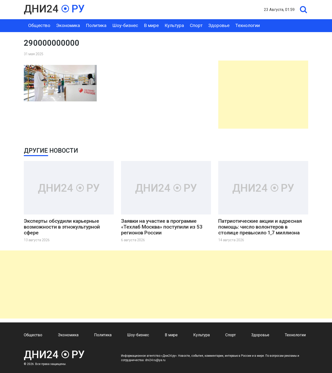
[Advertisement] (263, 95)
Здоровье (218, 25)
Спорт (196, 25)
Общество (39, 25)
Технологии (247, 25)
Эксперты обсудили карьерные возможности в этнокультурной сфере (62, 227)
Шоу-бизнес (125, 25)
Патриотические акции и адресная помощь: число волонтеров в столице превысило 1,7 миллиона (260, 227)
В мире (151, 25)
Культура (174, 25)
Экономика (68, 25)
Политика (96, 25)
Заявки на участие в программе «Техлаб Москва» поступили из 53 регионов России (161, 227)
